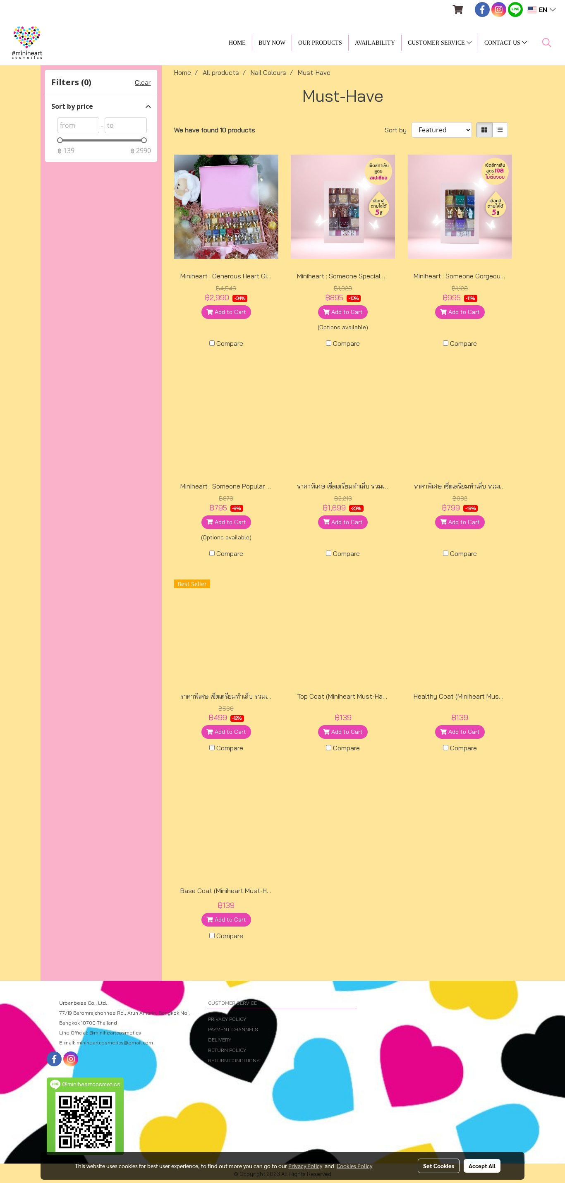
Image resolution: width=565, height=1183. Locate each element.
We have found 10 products (214, 130)
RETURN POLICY (227, 1050)
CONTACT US (503, 43)
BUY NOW (272, 43)
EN (543, 10)
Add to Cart (229, 312)
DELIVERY (219, 1040)
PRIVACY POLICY (227, 1019)
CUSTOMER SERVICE (437, 43)
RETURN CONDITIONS (234, 1060)
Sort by (398, 130)
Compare (229, 343)
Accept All (482, 1165)
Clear (143, 82)
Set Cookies (438, 1165)
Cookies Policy (354, 1165)
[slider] (60, 140)
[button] (547, 42)
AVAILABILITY (375, 43)
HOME (237, 43)
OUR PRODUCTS (320, 43)
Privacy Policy (305, 1165)
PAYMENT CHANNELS (233, 1029)
